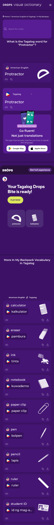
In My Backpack (43, 17)
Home (7, 17)
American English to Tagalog (23, 17)
